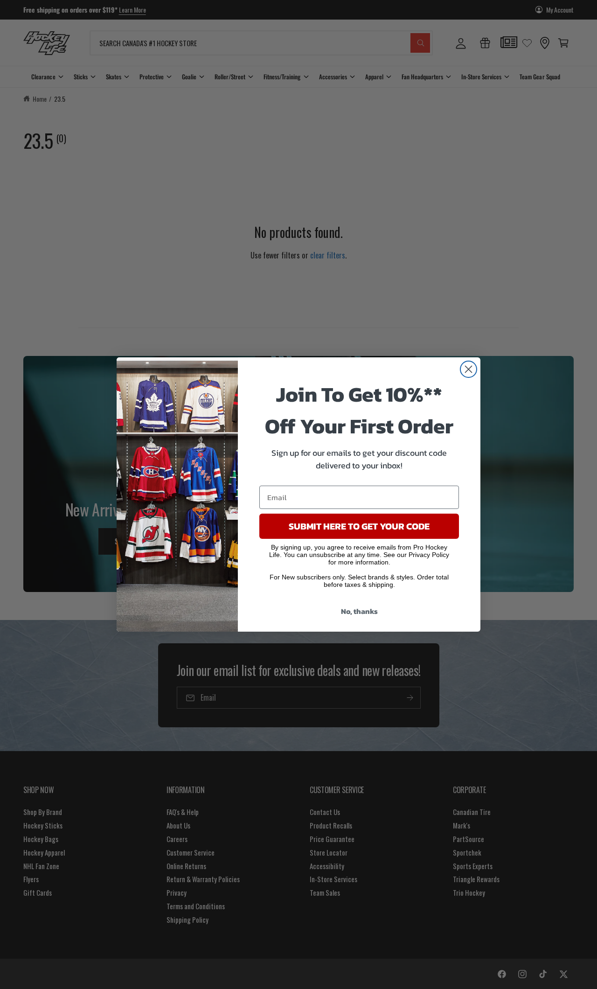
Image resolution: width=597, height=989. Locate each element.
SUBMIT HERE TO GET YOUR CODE (359, 526)
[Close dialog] (468, 369)
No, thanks (359, 611)
